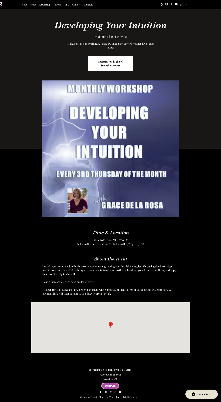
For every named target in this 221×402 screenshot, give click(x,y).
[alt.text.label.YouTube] (176, 4)
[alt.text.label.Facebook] (171, 4)
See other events (110, 65)
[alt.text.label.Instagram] (166, 4)
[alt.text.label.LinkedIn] (186, 4)
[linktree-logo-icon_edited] (161, 4)
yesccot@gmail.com (110, 374)
